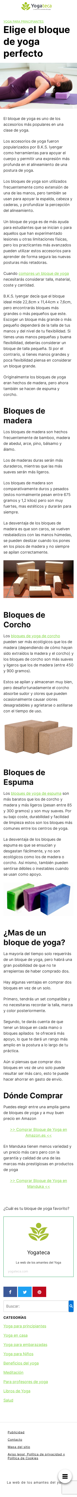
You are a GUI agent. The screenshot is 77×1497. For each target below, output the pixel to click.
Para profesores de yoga (25, 1381)
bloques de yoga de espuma (36, 793)
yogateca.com (18, 1271)
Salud (8, 1400)
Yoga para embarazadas (25, 1344)
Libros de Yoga (16, 1391)
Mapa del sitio (19, 1447)
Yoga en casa (15, 1335)
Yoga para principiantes (23, 21)
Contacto (15, 1439)
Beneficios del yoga (21, 1363)
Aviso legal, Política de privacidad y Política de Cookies (36, 1456)
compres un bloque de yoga (44, 273)
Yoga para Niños (18, 1354)
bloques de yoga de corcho (35, 636)
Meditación (13, 1372)
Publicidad (16, 1432)
